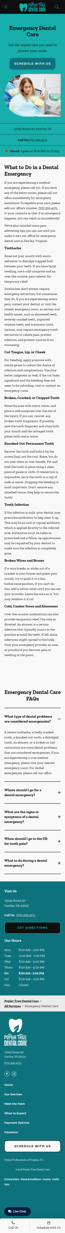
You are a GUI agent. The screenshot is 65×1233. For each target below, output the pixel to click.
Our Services (13, 1094)
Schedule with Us (32, 63)
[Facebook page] (6, 1073)
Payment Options (16, 1122)
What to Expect (15, 1113)
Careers (47, 1179)
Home (8, 1085)
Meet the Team (14, 1103)
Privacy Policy (11, 1179)
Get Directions (32, 927)
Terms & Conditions (31, 1179)
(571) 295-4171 (37, 140)
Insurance (11, 1132)
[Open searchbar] (57, 7)
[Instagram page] (14, 1073)
